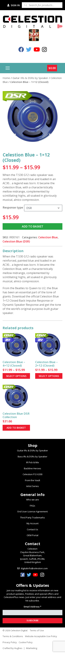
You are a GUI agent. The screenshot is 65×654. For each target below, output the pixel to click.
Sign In (15, 5)
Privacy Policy (10, 642)
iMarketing (31, 648)
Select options (16, 376)
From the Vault (32, 480)
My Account (32, 523)
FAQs (32, 505)
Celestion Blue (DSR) (16, 241)
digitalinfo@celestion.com (34, 568)
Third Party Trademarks (32, 517)
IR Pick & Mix (32, 462)
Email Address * (32, 606)
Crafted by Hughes (12, 648)
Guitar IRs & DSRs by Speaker (30, 78)
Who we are (32, 499)
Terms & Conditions (13, 636)
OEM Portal (32, 535)
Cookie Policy (26, 642)
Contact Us (32, 529)
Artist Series (32, 486)
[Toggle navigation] (7, 68)
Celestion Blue (48, 237)
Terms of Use (37, 630)
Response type (13, 207)
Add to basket (32, 226)
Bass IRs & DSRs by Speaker (32, 456)
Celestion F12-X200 (32, 474)
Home (6, 78)
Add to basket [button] (16, 427)
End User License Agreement (33, 511)
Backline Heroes (32, 468)
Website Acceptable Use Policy (41, 636)
